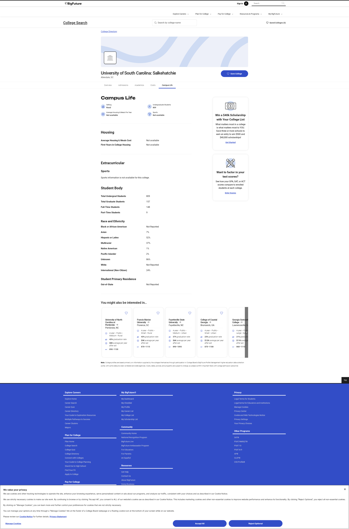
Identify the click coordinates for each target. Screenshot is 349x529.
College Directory (109, 31)
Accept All (199, 523)
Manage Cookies (13, 523)
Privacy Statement (58, 516)
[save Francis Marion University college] (158, 313)
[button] (102, 332)
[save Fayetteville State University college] (190, 313)
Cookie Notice (26, 516)
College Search (75, 23)
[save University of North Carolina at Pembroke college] (126, 313)
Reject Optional (256, 523)
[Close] (345, 489)
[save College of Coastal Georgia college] (222, 313)
